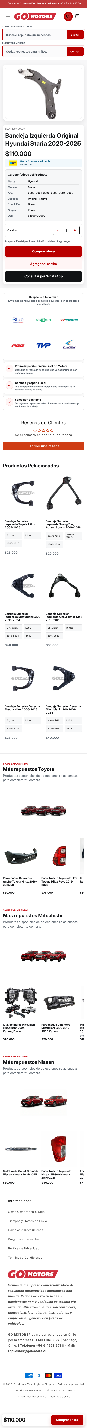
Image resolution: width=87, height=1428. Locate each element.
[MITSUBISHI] (43, 956)
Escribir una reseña (43, 446)
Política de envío (60, 1396)
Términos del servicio (33, 1396)
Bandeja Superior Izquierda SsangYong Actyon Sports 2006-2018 (63, 524)
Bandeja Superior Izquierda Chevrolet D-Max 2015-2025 (64, 616)
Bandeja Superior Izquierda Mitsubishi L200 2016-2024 (22, 616)
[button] (8, 16)
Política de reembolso (29, 1390)
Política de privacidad (71, 1384)
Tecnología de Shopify (40, 1384)
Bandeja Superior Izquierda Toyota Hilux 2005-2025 (20, 524)
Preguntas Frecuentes (24, 1239)
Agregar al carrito (43, 264)
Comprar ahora (43, 251)
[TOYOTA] (43, 810)
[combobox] (44, 35)
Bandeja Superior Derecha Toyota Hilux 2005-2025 (22, 708)
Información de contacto (60, 1390)
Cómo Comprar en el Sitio (26, 1211)
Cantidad (12, 230)
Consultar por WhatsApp (43, 276)
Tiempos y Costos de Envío (27, 1221)
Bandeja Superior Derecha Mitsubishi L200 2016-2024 (63, 709)
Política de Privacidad (23, 1248)
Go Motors (20, 1384)
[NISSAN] (43, 1103)
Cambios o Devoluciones (25, 1230)
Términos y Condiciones (25, 1257)
